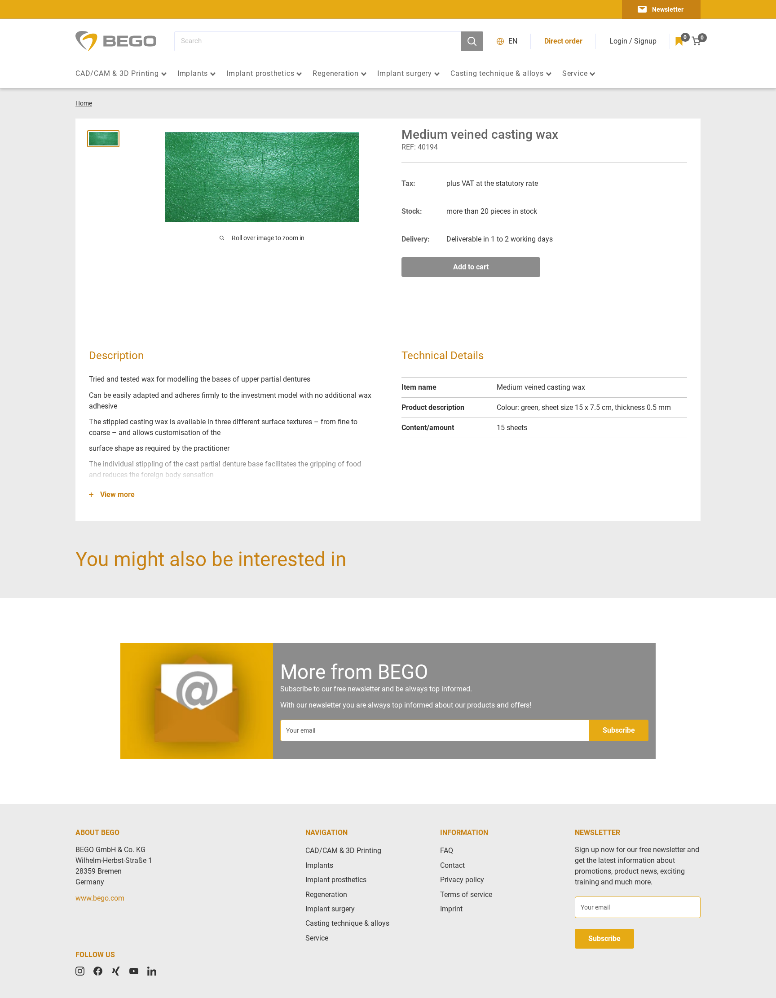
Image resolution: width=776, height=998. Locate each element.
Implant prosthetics (260, 73)
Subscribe (619, 730)
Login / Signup (633, 41)
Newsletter (667, 9)
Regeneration (336, 73)
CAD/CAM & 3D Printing (117, 73)
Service (575, 73)
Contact (452, 865)
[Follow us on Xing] (115, 971)
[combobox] (317, 41)
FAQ (446, 850)
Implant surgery (404, 73)
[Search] (472, 41)
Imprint (451, 909)
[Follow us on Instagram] (79, 971)
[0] (679, 41)
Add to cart (471, 267)
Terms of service (466, 894)
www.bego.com (99, 898)
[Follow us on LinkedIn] (151, 971)
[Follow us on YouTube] (133, 971)
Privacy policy (462, 879)
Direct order (563, 41)
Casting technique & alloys (497, 73)
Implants (192, 73)
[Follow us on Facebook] (97, 971)
